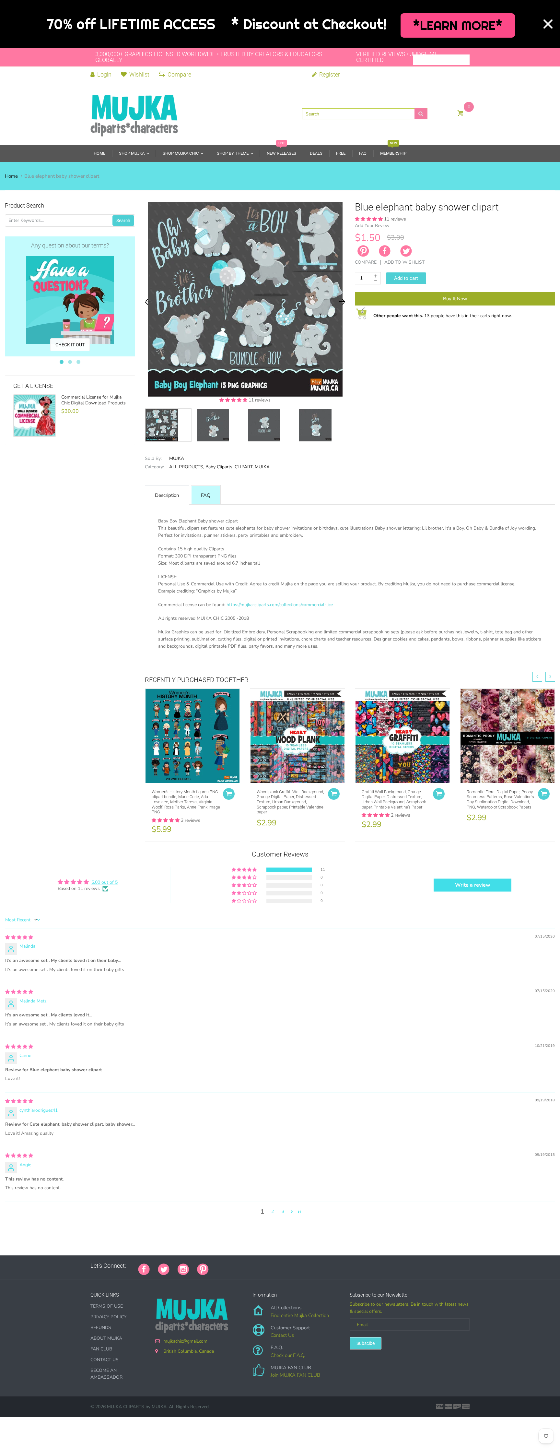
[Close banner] (548, 24)
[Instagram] (183, 1268)
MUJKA (176, 458)
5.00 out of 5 (104, 882)
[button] (234, 400)
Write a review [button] (472, 885)
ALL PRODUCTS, (186, 467)
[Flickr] (241, 1265)
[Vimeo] (273, 1265)
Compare (179, 74)
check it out (70, 344)
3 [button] (283, 1211)
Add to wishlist (404, 262)
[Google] (217, 1265)
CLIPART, (244, 467)
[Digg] (298, 1265)
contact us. (383, 653)
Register (329, 74)
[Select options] (229, 794)
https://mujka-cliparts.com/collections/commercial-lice (280, 605)
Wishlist (139, 74)
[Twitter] (406, 251)
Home (11, 176)
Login (103, 74)
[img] (19, 937)
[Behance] (306, 1265)
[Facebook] (384, 251)
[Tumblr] (257, 1265)
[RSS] (233, 1265)
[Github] (225, 1265)
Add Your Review (372, 225)
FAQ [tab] (206, 495)
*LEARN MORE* (458, 25)
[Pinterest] (203, 1268)
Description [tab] (167, 495)
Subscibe (365, 1343)
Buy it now (455, 298)
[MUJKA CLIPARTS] (134, 113)
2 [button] (272, 1211)
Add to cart (406, 278)
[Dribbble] (265, 1265)
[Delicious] (282, 1265)
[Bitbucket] (249, 1265)
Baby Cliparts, (219, 467)
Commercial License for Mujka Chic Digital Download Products (93, 400)
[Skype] (290, 1265)
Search (123, 220)
